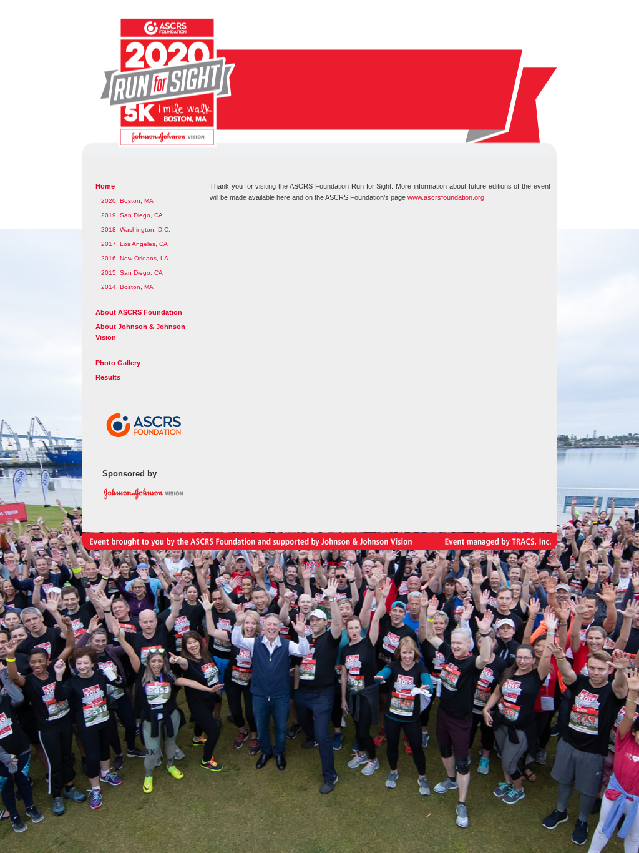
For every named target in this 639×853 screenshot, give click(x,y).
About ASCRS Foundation (138, 312)
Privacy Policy (319, 563)
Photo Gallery (117, 363)
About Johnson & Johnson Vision (140, 332)
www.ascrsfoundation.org (445, 197)
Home (105, 186)
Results (107, 377)
